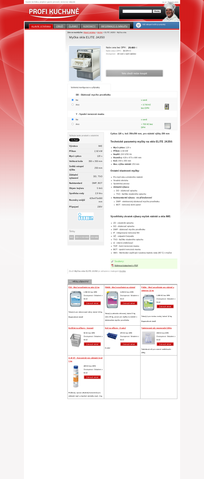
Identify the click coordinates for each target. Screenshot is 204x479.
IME (71, 237)
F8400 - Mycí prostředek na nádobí (120, 287)
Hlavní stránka (41, 26)
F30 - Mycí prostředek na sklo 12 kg (84, 287)
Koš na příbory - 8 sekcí (115, 328)
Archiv (122, 271)
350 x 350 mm (82, 237)
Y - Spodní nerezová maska (90, 114)
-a (165, 2)
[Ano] (166, 109)
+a (163, 2)
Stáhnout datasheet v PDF (126, 265)
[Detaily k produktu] (93, 303)
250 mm (94, 237)
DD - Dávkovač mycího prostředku (93, 95)
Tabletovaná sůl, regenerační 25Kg (156, 328)
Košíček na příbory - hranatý (81, 328)
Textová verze (173, 2)
